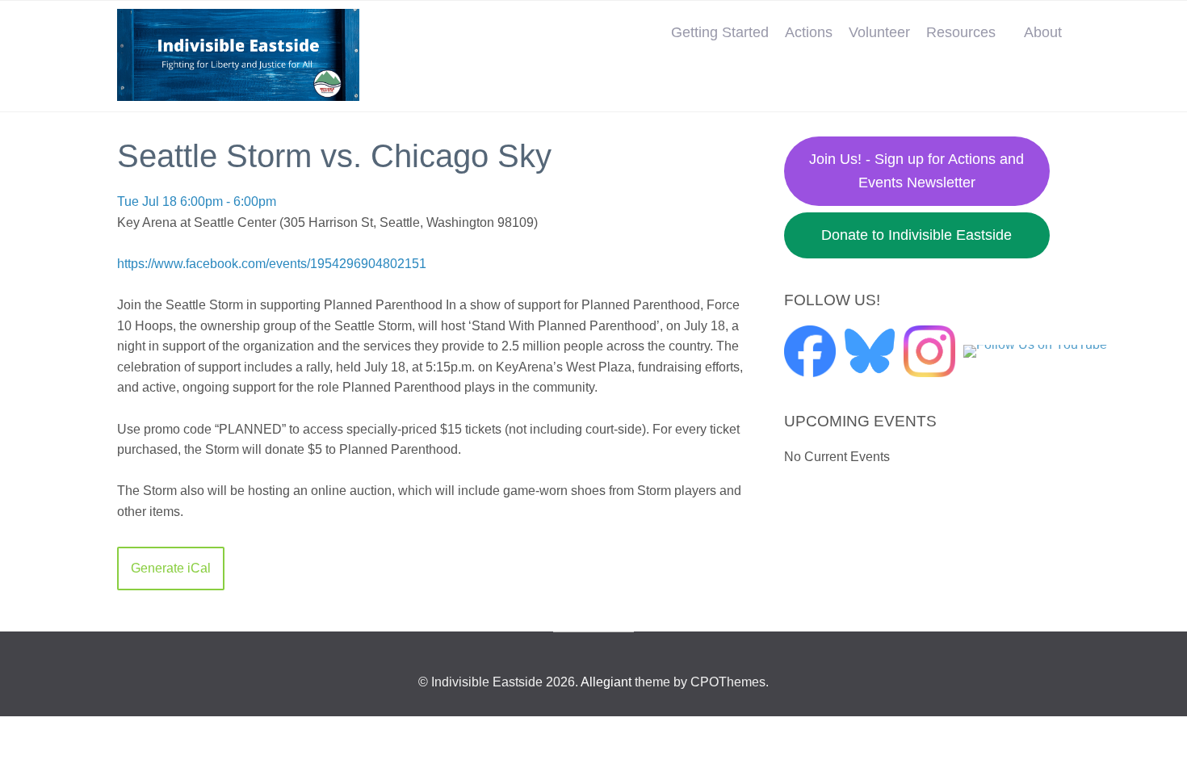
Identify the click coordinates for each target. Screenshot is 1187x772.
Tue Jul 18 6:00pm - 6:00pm (196, 201)
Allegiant (606, 682)
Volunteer (879, 32)
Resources (961, 32)
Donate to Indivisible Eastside (916, 235)
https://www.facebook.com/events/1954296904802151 (271, 264)
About (1043, 32)
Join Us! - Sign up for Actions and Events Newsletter (916, 171)
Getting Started (720, 32)
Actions (809, 32)
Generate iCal (171, 568)
